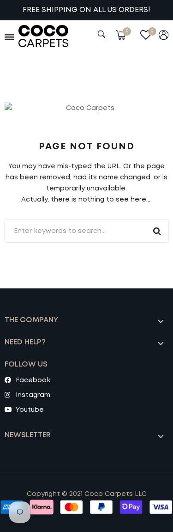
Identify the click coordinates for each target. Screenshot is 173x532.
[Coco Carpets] (49, 36)
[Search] (102, 34)
